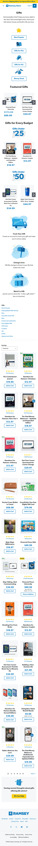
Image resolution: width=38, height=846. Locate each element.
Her (2, 331)
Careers (11, 819)
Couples (4, 328)
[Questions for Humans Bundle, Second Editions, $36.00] (9, 692)
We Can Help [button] (19, 796)
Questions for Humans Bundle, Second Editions (10, 711)
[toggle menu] (3, 6)
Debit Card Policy (10, 834)
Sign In (30, 5)
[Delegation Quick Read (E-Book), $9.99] (28, 692)
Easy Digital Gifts (6, 323)
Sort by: (4, 345)
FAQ (26, 821)
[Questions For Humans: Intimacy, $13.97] (9, 444)
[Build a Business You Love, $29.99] (9, 734)
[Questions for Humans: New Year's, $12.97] (9, 400)
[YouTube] (22, 827)
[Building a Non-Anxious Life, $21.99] (28, 648)
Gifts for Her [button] (19, 65)
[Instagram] (27, 827)
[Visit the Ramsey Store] (16, 6)
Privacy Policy (20, 834)
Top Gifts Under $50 (7, 316)
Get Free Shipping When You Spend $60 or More (19, 1)
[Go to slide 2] (34, 102)
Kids (2, 313)
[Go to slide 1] (4, 102)
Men (2, 318)
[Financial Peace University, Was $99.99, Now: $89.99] (28, 566)
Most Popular (5, 308)
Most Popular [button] (19, 37)
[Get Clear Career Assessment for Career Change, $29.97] (28, 444)
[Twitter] (16, 827)
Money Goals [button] (19, 79)
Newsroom (33, 819)
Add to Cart (10, 386)
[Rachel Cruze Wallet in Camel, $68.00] (9, 486)
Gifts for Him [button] (19, 51)
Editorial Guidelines (23, 837)
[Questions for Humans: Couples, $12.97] (28, 609)
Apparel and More (7, 336)
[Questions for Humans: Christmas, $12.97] (28, 360)
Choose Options (28, 594)
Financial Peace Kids (28, 542)
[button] (19, 30)
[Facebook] (11, 827)
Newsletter (25, 819)
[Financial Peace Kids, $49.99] (28, 526)
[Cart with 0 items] (35, 6)
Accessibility (13, 837)
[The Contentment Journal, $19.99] (9, 360)
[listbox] (9, 348)
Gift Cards (4, 326)
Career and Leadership (8, 321)
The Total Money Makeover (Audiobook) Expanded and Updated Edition (28, 755)
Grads (3, 334)
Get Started (5, 819)
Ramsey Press (15, 821)
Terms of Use (28, 834)
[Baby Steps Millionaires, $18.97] (9, 526)
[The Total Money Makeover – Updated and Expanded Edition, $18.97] (28, 400)
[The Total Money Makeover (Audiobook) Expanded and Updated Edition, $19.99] (28, 734)
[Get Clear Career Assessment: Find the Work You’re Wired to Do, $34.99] (9, 648)
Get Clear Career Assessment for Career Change (27, 109)
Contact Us (18, 819)
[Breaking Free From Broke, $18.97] (9, 609)
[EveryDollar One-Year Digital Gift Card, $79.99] (28, 486)
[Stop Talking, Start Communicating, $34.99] (9, 566)
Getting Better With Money (9, 310)
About (22, 821)
